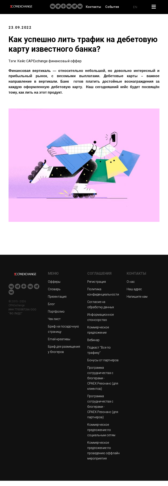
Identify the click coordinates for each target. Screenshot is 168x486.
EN (135, 7)
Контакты (93, 7)
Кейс (21, 61)
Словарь (54, 289)
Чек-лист (54, 319)
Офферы (54, 281)
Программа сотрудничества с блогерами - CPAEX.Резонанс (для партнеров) (102, 406)
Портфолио (56, 311)
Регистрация (96, 281)
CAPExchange (37, 61)
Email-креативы (59, 339)
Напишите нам (137, 296)
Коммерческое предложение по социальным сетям (101, 430)
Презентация (57, 296)
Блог (51, 304)
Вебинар (93, 340)
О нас (131, 281)
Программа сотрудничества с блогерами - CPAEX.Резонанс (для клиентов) (102, 378)
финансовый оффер (65, 61)
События (112, 7)
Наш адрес (134, 289)
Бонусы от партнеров (103, 360)
